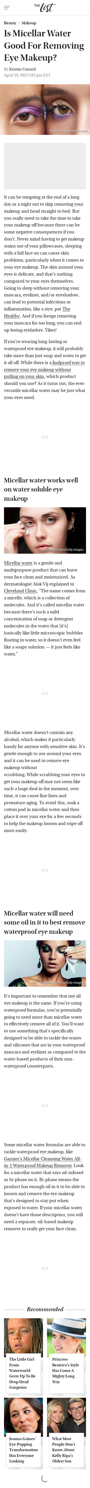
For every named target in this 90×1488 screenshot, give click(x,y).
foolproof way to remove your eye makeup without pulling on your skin (44, 369)
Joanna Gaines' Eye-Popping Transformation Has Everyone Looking (23, 1450)
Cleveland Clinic (20, 591)
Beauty (10, 23)
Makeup (29, 23)
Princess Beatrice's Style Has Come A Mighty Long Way (65, 1370)
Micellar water (18, 563)
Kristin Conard (22, 69)
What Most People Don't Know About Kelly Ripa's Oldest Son (63, 1450)
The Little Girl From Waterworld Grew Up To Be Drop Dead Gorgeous (22, 1373)
